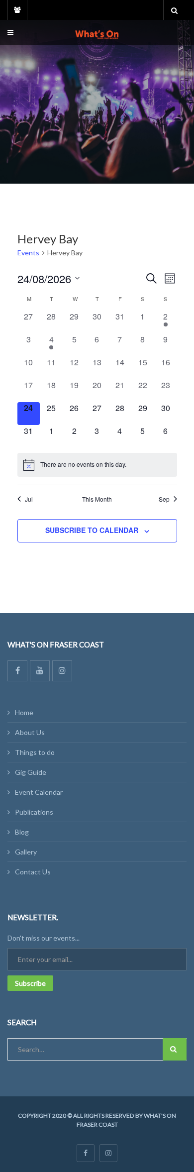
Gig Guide (30, 772)
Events (28, 252)
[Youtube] (40, 670)
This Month (97, 499)
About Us (30, 732)
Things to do (35, 752)
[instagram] (108, 1153)
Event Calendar (39, 792)
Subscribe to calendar (91, 530)
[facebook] (86, 1153)
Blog (22, 832)
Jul (29, 499)
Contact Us (33, 871)
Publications (34, 812)
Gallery (26, 852)
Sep (164, 499)
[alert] (97, 465)
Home (24, 712)
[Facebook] (17, 670)
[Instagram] (62, 670)
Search (175, 1049)
